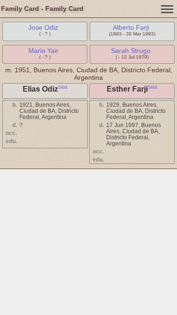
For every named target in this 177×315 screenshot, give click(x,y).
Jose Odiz (43, 27)
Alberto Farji (131, 27)
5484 (62, 87)
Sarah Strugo (131, 50)
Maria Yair (43, 50)
